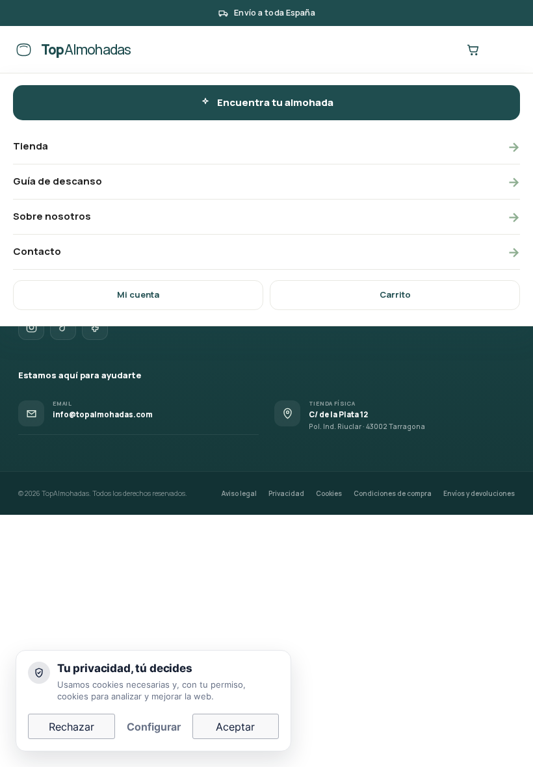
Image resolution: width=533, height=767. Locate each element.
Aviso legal (239, 493)
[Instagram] (31, 327)
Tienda (266, 146)
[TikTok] (63, 327)
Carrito (395, 294)
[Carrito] (472, 49)
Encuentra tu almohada (275, 102)
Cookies (329, 493)
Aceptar (235, 726)
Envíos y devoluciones (479, 493)
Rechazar (71, 726)
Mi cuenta (138, 294)
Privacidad (286, 493)
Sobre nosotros (266, 217)
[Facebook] (95, 327)
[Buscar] (439, 49)
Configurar (154, 726)
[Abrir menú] (505, 49)
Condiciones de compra (393, 493)
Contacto (266, 252)
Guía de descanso (266, 181)
